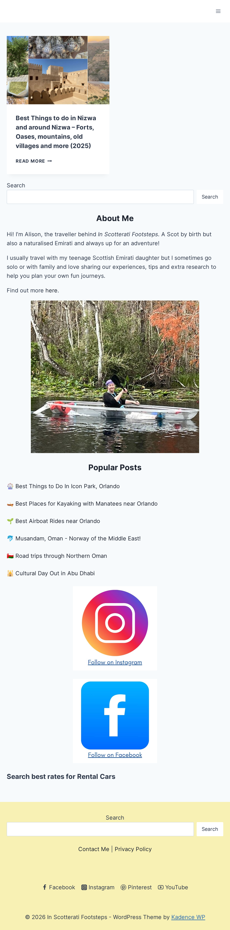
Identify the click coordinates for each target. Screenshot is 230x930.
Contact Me (93, 849)
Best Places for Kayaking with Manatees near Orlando (86, 503)
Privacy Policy (133, 849)
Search (16, 185)
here (51, 290)
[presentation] (58, 70)
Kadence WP (188, 917)
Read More (34, 161)
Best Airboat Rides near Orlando (57, 521)
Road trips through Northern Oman (61, 555)
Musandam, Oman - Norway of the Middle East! (78, 538)
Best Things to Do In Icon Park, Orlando (67, 486)
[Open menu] (218, 11)
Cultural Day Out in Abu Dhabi (55, 573)
